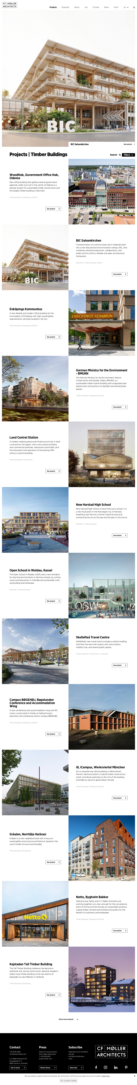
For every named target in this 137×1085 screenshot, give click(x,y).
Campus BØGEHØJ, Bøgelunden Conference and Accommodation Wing (32, 703)
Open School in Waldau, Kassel (31, 570)
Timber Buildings (16, 197)
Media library (45, 1068)
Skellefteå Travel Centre (92, 637)
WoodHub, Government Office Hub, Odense (34, 176)
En (125, 7)
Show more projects (66, 1019)
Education (79, 263)
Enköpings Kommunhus (26, 309)
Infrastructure (27, 460)
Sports (100, 263)
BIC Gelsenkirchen (80, 144)
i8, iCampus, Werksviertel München (100, 767)
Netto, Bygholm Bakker (92, 897)
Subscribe (74, 1068)
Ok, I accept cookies (68, 1080)
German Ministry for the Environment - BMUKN (101, 371)
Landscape (104, 654)
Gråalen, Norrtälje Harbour (28, 834)
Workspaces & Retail (30, 197)
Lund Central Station (24, 437)
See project (51, 209)
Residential (27, 851)
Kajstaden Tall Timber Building (31, 964)
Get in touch (15, 1068)
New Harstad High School (93, 505)
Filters (127, 154)
